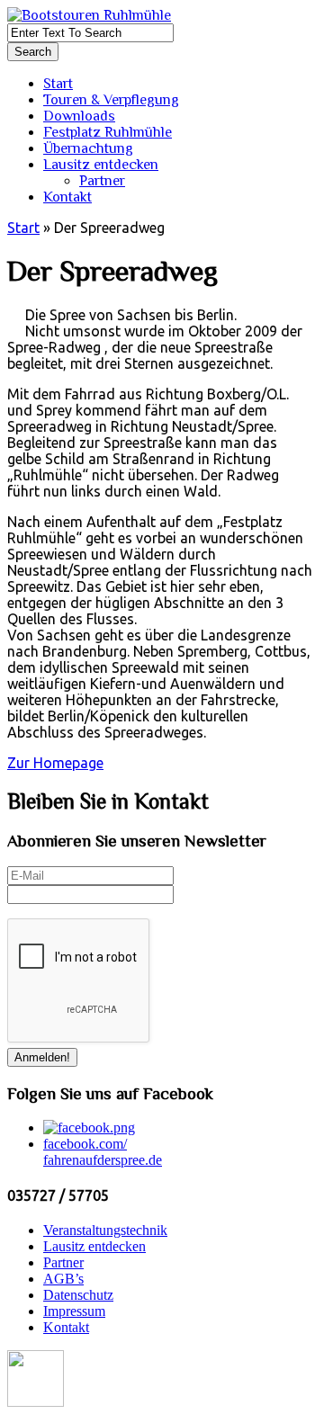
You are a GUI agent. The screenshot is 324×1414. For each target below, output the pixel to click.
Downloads (79, 116)
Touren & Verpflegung (111, 100)
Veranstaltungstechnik (105, 1230)
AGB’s (63, 1278)
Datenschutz (78, 1294)
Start (58, 84)
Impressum (74, 1311)
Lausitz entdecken (100, 165)
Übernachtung (88, 148)
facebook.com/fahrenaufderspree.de (102, 1152)
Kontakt (67, 197)
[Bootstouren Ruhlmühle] (89, 15)
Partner (102, 181)
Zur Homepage (55, 763)
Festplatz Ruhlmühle (107, 132)
